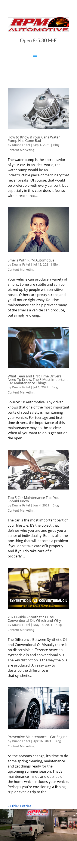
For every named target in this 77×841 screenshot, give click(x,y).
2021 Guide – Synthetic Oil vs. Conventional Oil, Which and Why (34, 619)
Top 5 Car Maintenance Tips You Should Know (33, 499)
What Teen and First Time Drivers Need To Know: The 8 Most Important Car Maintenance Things (38, 379)
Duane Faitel (21, 145)
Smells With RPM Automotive (31, 260)
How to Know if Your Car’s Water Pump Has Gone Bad (34, 139)
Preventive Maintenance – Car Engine (37, 736)
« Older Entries (19, 806)
